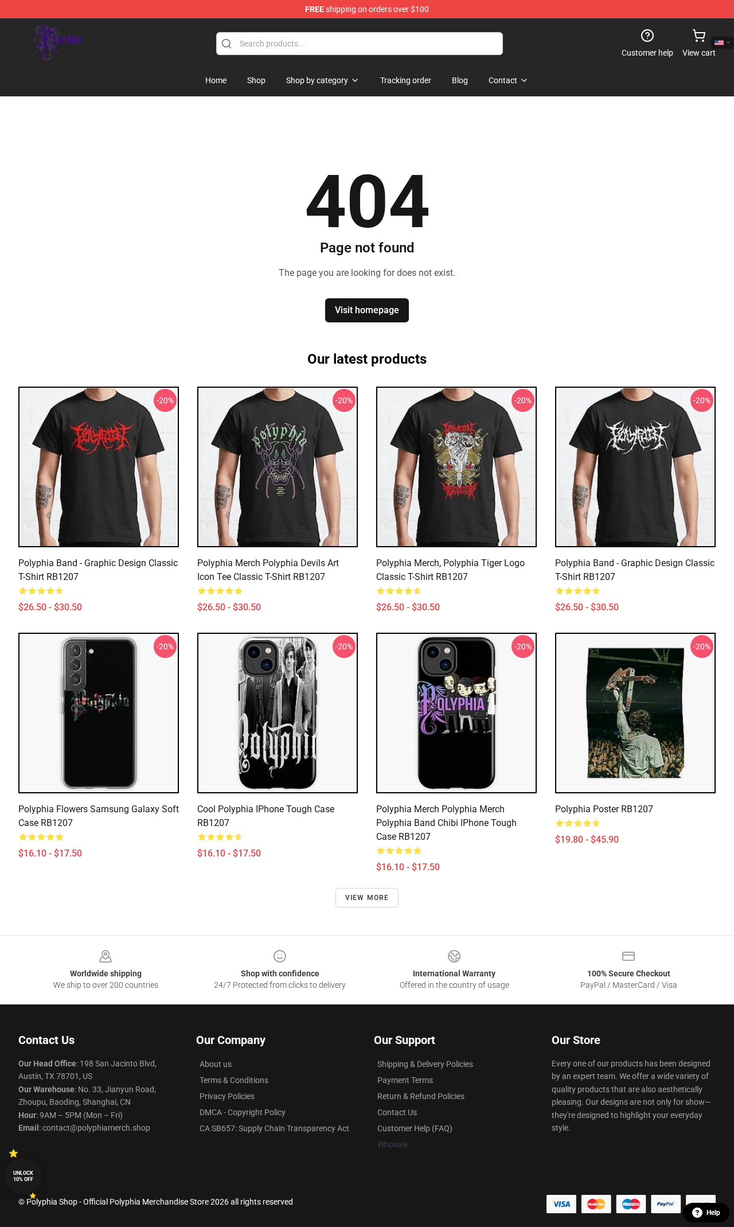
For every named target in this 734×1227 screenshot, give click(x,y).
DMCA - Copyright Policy (243, 1112)
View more (367, 898)
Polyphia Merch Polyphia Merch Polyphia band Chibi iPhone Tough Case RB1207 (446, 823)
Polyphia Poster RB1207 (604, 809)
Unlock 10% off (23, 1176)
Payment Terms (405, 1080)
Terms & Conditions (234, 1080)
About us (216, 1064)
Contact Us (397, 1112)
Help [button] (713, 1213)
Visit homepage (367, 310)
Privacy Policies (227, 1096)
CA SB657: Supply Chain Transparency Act (274, 1128)
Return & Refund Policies (420, 1096)
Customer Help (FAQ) (414, 1128)
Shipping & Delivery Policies (425, 1064)
